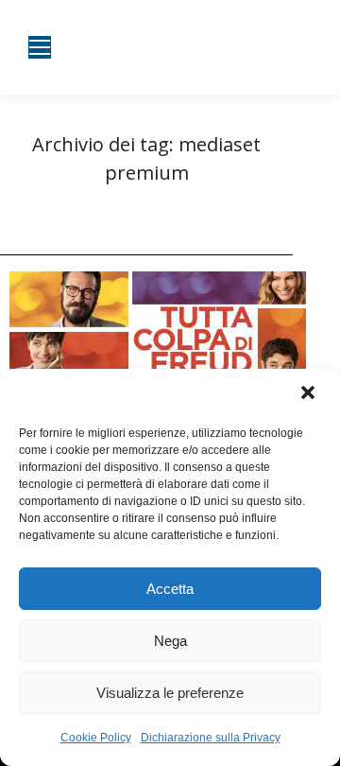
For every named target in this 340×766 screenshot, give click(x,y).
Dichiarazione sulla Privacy (210, 737)
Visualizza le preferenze (170, 693)
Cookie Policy (95, 737)
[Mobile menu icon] (39, 47)
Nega (170, 641)
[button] (309, 394)
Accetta (170, 589)
